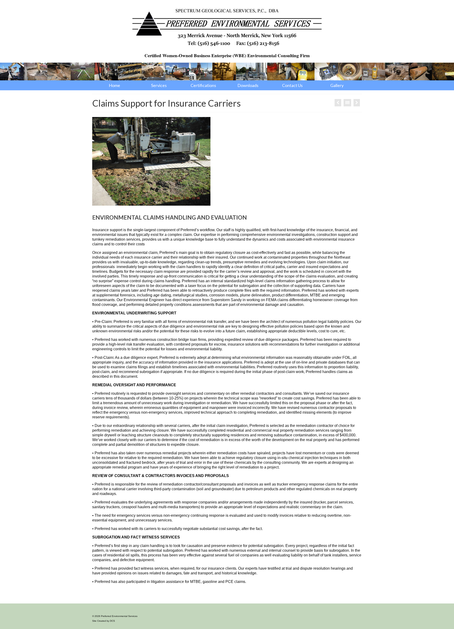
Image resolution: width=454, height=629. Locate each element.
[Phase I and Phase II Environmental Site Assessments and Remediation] (357, 102)
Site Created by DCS (103, 621)
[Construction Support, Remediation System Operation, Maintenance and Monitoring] (338, 102)
